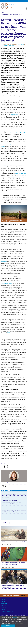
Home (9, 6)
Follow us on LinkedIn (26, 6)
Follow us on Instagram (26, 9)
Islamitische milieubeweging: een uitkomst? (13, 541)
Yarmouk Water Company (7, 283)
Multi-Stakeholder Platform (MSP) (18, 132)
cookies (15, 617)
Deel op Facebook (2, 467)
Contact (3, 609)
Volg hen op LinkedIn (6, 486)
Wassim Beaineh (15, 114)
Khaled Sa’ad (6, 165)
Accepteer (8, 625)
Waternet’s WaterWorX (20, 173)
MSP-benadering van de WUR (19, 248)
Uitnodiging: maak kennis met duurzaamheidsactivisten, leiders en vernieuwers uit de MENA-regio (11, 502)
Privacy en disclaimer (7, 611)
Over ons (3, 605)
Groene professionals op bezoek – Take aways (13, 494)
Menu (26, 3)
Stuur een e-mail (3, 486)
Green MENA (4, 603)
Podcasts (3, 601)
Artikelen (8, 11)
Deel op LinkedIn (8, 467)
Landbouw (3, 45)
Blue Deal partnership (15, 177)
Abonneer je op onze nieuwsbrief (13, 595)
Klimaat (22, 44)
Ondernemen (11, 45)
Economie (19, 44)
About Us (3, 607)
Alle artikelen (5, 518)
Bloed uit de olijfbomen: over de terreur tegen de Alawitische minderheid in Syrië (14, 510)
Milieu (6, 45)
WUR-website (10, 333)
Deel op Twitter (5, 467)
